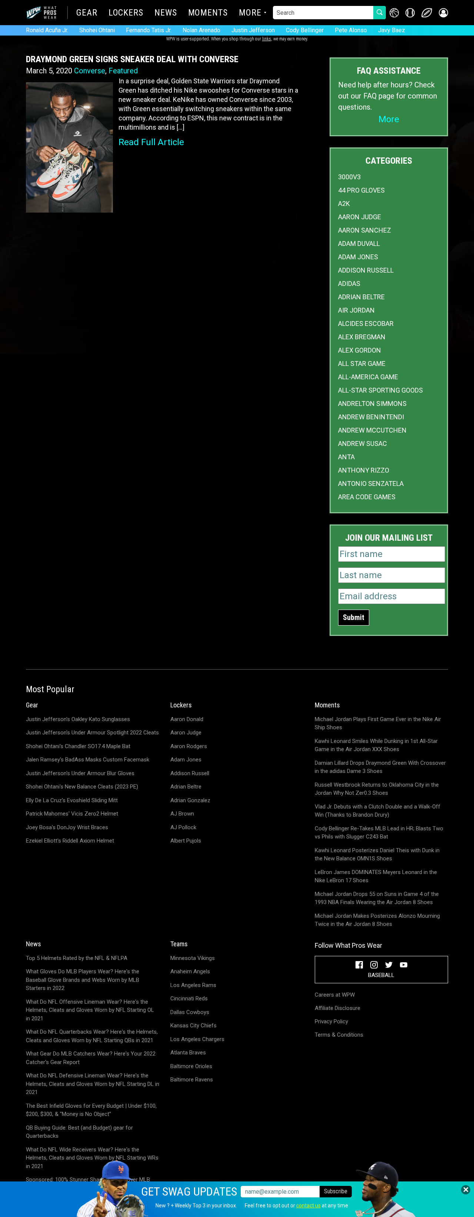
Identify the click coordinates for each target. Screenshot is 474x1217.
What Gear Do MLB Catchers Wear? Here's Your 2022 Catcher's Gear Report (91, 1058)
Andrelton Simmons (372, 403)
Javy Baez (391, 30)
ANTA (346, 457)
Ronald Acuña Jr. (47, 30)
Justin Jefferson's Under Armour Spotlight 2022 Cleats (92, 732)
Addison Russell (366, 270)
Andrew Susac (362, 443)
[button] (443, 12)
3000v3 (349, 177)
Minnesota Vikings (192, 958)
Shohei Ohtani (97, 30)
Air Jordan (356, 310)
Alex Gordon (359, 350)
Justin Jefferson (253, 30)
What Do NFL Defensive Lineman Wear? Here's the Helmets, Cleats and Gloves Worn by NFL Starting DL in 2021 (92, 1084)
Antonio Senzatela (371, 483)
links (266, 38)
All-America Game (368, 377)
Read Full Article (151, 142)
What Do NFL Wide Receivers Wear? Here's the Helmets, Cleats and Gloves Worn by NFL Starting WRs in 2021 (92, 1158)
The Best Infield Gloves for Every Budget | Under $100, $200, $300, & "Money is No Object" (91, 1110)
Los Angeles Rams (193, 985)
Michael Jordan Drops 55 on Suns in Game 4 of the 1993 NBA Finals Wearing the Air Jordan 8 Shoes (377, 898)
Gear (86, 13)
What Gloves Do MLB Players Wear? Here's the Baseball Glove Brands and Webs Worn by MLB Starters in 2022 (82, 979)
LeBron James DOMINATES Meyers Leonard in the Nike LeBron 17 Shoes (376, 876)
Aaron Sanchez (364, 230)
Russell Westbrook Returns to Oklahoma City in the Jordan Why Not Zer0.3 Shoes (377, 789)
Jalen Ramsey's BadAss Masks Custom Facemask (87, 759)
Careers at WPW (335, 994)
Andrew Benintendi (371, 417)
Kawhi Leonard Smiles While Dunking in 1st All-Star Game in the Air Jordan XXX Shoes (376, 745)
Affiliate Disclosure (337, 1008)
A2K (344, 203)
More (250, 13)
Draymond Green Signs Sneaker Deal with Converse (132, 59)
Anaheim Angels (190, 971)
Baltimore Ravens (191, 1079)
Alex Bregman (361, 337)
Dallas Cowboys (189, 1012)
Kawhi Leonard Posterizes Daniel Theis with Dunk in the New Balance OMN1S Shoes (377, 854)
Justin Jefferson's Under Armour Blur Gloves (80, 773)
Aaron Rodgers (188, 746)
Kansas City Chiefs (193, 1025)
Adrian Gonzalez (190, 800)
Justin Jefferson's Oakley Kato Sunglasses (78, 719)
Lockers (126, 13)
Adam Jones (185, 759)
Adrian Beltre (361, 297)
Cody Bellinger (305, 30)
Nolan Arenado (201, 30)
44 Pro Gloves (361, 190)
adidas (349, 283)
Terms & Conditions (339, 1034)
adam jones (358, 257)
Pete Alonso (351, 30)
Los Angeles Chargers (197, 1039)
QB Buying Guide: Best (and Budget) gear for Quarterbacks (79, 1132)
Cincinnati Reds (189, 998)
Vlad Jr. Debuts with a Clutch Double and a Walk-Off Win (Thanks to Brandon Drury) (377, 810)
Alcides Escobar (366, 323)
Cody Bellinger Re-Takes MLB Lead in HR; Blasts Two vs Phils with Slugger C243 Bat (379, 832)
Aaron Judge (359, 217)
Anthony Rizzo (363, 470)
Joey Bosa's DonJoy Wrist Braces (67, 827)
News (165, 13)
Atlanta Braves (188, 1052)
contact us (308, 1205)
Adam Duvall (359, 243)
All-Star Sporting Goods (380, 390)
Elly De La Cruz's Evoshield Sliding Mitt (72, 800)
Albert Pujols (185, 840)
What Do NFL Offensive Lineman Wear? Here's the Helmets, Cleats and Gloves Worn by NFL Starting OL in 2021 (90, 1010)
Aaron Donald (186, 719)
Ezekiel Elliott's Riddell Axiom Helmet (70, 840)
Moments (208, 13)
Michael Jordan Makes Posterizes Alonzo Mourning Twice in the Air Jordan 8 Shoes (377, 920)
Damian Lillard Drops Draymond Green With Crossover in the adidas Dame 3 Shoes (380, 767)
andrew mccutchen (372, 430)
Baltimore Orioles (191, 1066)
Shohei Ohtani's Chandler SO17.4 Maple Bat (78, 746)
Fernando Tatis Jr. (148, 30)
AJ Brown (182, 813)
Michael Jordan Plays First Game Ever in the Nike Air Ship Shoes (378, 723)
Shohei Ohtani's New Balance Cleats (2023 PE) (82, 786)
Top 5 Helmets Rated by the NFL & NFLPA (76, 958)
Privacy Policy (331, 1021)
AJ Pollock (183, 827)
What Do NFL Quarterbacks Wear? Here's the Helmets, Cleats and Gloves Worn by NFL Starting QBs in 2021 (92, 1036)
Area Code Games (366, 497)
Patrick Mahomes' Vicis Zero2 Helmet (72, 813)
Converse (89, 70)
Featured (123, 70)
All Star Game (361, 363)
